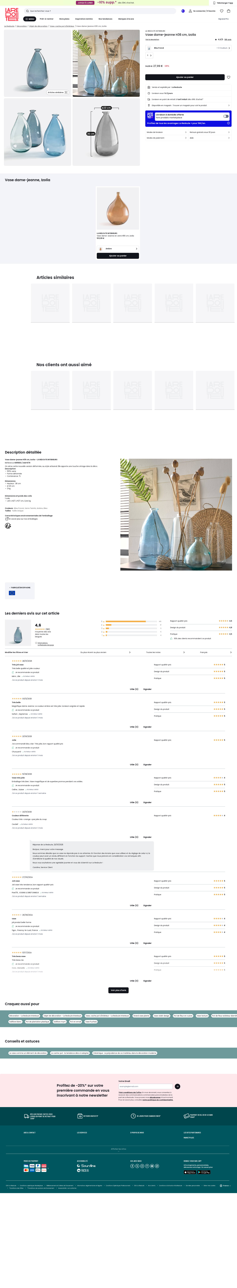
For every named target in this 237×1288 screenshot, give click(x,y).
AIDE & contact (30, 1132)
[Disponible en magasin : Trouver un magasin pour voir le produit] (228, 105)
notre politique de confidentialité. (158, 1100)
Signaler (147, 689)
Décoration (22, 26)
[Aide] (228, 137)
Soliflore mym (60, 1021)
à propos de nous (137, 1132)
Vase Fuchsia (91, 1021)
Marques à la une (126, 19)
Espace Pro (223, 19)
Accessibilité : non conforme (67, 1188)
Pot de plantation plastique (37, 1021)
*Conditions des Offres (16, 1188)
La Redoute (9, 26)
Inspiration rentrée (84, 19)
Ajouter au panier (185, 77)
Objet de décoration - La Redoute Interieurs (62, 1016)
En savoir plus (207, 1167)
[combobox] (106, 652)
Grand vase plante (141, 1016)
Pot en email (75, 1021)
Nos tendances (105, 19)
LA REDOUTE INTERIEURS (155, 31)
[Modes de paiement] (185, 137)
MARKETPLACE (189, 1137)
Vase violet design (161, 1016)
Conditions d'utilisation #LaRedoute (170, 1186)
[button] (229, 11)
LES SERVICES (82, 1132)
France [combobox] (226, 1186)
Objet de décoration (38, 26)
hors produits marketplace (170, 116)
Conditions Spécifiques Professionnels (118, 1186)
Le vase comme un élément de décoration (28, 1053)
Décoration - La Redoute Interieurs (24, 1016)
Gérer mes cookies (209, 1186)
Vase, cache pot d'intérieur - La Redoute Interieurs (107, 1016)
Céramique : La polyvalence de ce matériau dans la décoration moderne (124, 1053)
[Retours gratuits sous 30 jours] (228, 132)
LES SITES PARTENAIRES (192, 1132)
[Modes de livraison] (185, 132)
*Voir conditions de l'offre (129, 1092)
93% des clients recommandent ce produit (192, 638)
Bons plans (64, 19)
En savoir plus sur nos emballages (23, 519)
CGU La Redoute (139, 1186)
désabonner (155, 1097)
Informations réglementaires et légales (89, 1186)
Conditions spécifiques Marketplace (31, 1186)
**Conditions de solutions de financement (41, 1188)
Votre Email (124, 1081)
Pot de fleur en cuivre (183, 1016)
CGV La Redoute (11, 1186)
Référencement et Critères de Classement (60, 1186)
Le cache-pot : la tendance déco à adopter (70, 1053)
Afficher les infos (118, 1149)
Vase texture (202, 1016)
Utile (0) (134, 689)
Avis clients (151, 1186)
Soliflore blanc (15, 1021)
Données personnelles (193, 1186)
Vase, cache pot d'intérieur (62, 26)
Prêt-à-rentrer (47, 19)
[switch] (192, 116)
